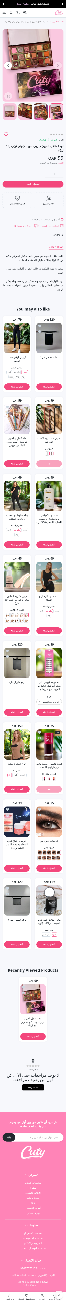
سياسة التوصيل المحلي (33, 1248)
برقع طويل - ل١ (17, 682)
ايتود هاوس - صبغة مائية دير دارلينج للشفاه (49, 765)
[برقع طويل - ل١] (17, 663)
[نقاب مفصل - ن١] (49, 338)
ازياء (33, 1202)
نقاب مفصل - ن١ (49, 357)
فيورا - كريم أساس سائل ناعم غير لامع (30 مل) (17, 599)
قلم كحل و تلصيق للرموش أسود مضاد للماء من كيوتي (17, 442)
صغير (24, 372)
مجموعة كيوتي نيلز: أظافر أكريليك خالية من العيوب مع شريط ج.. (49, 685)
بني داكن (45, 934)
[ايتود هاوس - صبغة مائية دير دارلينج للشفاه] (49, 744)
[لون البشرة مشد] (17, 744)
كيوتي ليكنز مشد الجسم (17, 359)
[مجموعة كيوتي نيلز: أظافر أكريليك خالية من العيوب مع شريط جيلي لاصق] (49, 663)
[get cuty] (59, 12)
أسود (54, 934)
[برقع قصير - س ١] (17, 900)
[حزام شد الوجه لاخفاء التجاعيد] (49, 419)
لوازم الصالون (33, 1212)
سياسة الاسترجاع (33, 1233)
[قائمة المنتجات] (4, 12)
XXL (17, 376)
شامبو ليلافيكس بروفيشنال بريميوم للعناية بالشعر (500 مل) (49, 518)
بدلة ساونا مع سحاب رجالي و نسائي (17, 516)
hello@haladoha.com (24, 1275)
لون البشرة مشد (17, 763)
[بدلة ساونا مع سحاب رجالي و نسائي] (17, 496)
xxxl (11, 376)
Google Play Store (23, 4)
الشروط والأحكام (33, 1243)
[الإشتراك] (9, 1137)
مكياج (33, 1187)
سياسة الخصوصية (33, 1238)
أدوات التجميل (33, 1207)
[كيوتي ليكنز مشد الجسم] (17, 338)
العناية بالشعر (33, 1197)
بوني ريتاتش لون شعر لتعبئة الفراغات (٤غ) (49, 921)
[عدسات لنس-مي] (49, 822)
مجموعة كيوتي (33, 1182)
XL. (16, 534)
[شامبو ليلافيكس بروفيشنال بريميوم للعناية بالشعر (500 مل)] (49, 496)
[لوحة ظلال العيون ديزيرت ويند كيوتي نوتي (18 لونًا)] (33, 999)
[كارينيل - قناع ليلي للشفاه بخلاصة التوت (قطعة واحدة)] (17, 822)
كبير (9, 372)
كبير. (9, 530)
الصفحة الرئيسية (56, 21)
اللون (49, 696)
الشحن (60, 162)
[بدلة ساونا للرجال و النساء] (49, 577)
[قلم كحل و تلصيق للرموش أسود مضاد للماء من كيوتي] (17, 419)
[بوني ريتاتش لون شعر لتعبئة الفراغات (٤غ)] (49, 900)
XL (23, 376)
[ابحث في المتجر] (11, 12)
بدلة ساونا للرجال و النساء (49, 597)
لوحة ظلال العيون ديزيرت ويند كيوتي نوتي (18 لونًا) (33, 1022)
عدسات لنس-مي (49, 840)
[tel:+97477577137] (18, 12)
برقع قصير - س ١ (17, 919)
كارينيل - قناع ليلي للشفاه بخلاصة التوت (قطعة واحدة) (17, 844)
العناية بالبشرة (33, 1192)
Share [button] (56, 234)
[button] (62, 4)
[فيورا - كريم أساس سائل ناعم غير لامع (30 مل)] (17, 577)
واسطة (17, 372)
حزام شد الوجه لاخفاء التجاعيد (49, 440)
